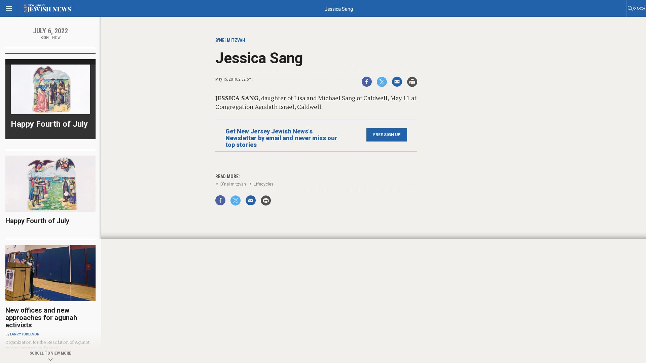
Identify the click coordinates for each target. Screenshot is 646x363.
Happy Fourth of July (49, 124)
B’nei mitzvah (233, 184)
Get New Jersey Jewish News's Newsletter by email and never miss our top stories (281, 138)
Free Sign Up (386, 134)
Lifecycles (264, 184)
